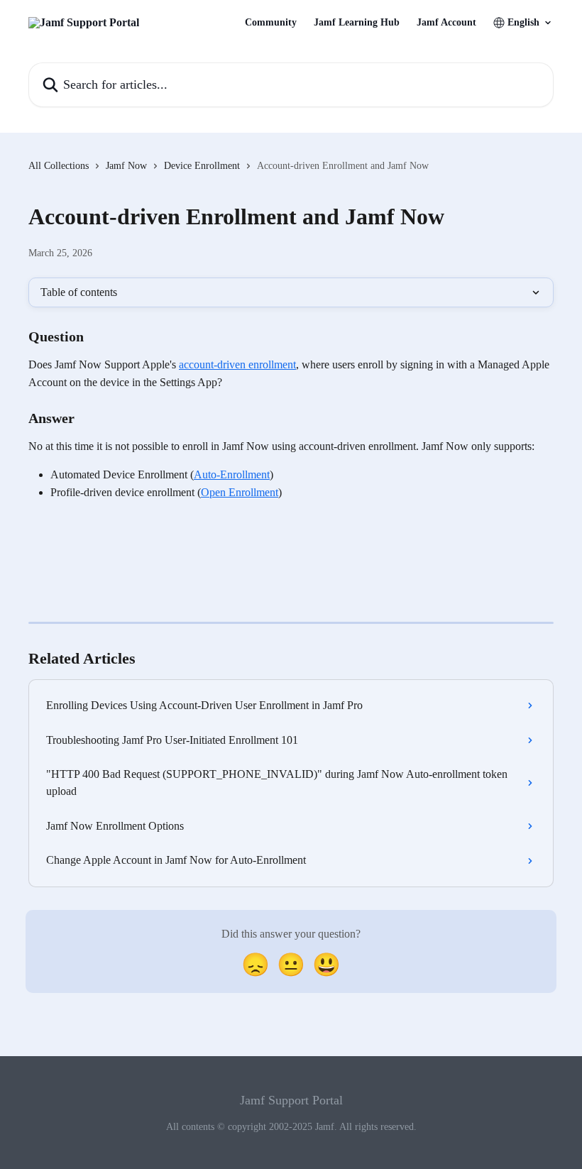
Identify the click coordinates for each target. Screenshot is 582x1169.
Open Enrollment (239, 492)
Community (271, 23)
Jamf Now (126, 165)
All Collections (58, 165)
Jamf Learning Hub (357, 23)
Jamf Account (446, 23)
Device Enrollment (202, 165)
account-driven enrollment (237, 364)
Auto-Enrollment (232, 474)
